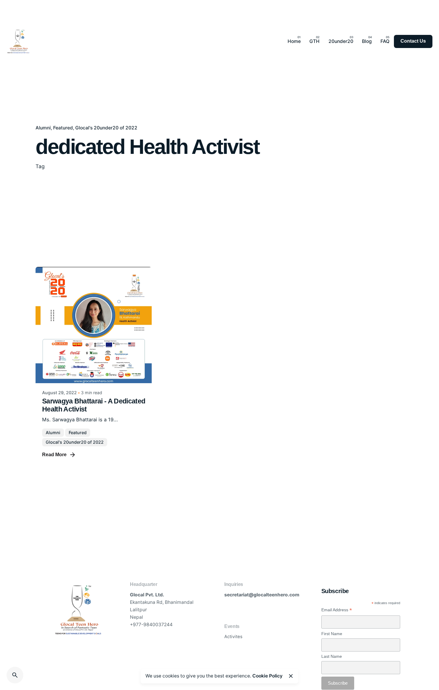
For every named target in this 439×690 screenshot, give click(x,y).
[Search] (15, 675)
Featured (63, 128)
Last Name (331, 656)
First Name (331, 633)
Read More (54, 454)
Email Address (336, 610)
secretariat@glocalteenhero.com (261, 595)
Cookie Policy (267, 676)
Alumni (43, 128)
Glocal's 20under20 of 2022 (106, 128)
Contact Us (413, 41)
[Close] (291, 676)
